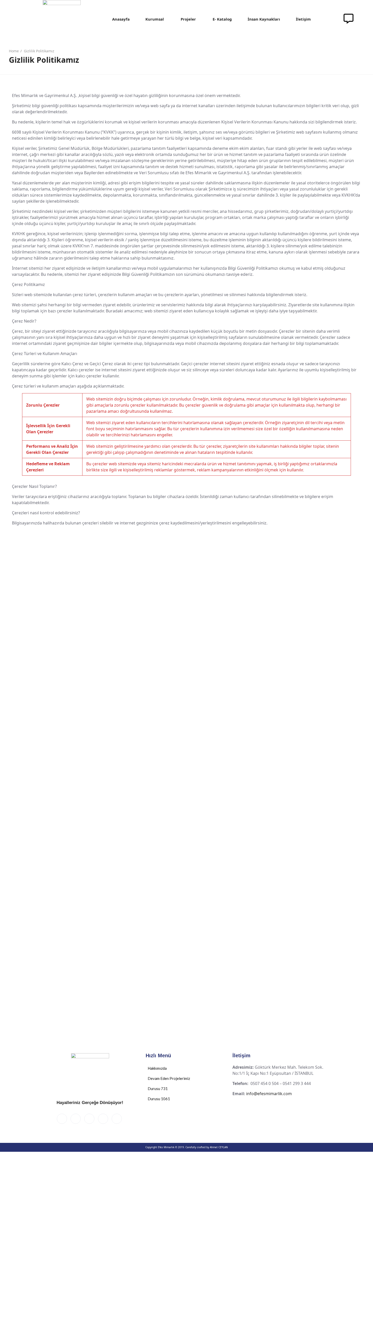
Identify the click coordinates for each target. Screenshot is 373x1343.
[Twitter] (76, 1119)
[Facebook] (62, 1119)
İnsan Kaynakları (264, 19)
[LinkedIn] (89, 1119)
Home (14, 51)
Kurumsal (154, 19)
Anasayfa (121, 19)
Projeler (188, 19)
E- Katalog (222, 19)
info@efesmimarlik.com (269, 1093)
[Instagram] (117, 1119)
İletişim (303, 19)
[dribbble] (103, 1119)
